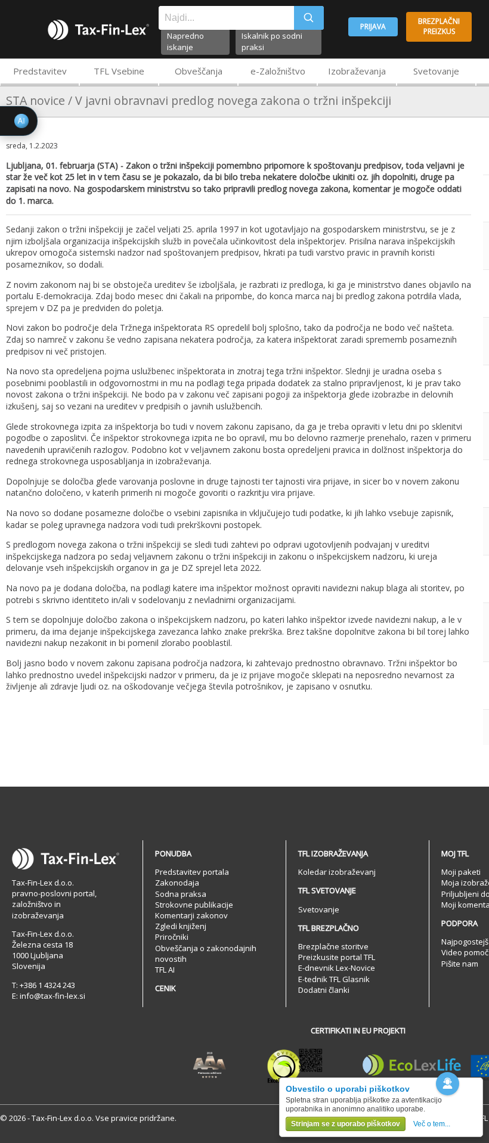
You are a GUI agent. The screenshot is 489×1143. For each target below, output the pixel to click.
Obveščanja (198, 71)
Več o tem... (431, 1124)
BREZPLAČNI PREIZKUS (439, 26)
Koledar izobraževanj (337, 871)
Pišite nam (459, 963)
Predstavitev (40, 71)
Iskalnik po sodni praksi (272, 41)
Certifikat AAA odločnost (209, 1065)
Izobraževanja (357, 71)
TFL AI (165, 969)
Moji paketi (461, 871)
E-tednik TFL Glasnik (334, 979)
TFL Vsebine (119, 71)
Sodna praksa (180, 894)
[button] (447, 1083)
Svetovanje (436, 71)
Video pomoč (464, 952)
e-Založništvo (277, 71)
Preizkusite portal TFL (336, 957)
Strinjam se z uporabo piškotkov (345, 1124)
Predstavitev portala (192, 871)
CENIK (165, 988)
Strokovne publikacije (194, 904)
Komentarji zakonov (191, 915)
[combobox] (226, 18)
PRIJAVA (373, 26)
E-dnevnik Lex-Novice (336, 967)
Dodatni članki (323, 989)
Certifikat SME (295, 1065)
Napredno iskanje (185, 41)
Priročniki (171, 936)
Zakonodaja (177, 882)
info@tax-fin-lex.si (52, 995)
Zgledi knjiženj (180, 926)
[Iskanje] (309, 18)
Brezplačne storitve (333, 946)
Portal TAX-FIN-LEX (98, 30)
